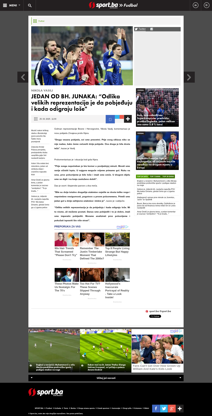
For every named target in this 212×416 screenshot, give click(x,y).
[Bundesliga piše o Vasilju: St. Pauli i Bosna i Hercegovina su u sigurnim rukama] (189, 81)
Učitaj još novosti (106, 378)
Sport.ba (39, 408)
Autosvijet (116, 408)
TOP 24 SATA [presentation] (142, 176)
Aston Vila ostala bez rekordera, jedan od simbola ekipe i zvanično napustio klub (40, 169)
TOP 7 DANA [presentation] (155, 176)
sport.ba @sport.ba (160, 311)
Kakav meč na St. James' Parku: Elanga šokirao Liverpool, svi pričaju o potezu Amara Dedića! (107, 367)
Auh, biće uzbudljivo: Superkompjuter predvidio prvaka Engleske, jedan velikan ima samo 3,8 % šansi (156, 120)
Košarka (57, 408)
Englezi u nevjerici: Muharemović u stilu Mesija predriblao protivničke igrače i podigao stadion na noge (156, 183)
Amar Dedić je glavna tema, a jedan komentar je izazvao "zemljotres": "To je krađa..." (40, 185)
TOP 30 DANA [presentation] (168, 176)
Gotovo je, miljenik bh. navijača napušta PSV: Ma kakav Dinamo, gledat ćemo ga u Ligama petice (40, 202)
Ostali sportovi (103, 408)
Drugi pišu (127, 408)
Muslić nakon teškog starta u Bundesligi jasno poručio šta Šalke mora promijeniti (39, 136)
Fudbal (130, 5)
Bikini (146, 408)
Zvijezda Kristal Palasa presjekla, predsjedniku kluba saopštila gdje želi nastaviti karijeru (39, 152)
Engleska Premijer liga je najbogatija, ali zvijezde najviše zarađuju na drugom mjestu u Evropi (156, 163)
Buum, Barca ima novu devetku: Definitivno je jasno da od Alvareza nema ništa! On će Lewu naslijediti (156, 205)
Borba (73, 408)
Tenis (66, 408)
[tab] (142, 176)
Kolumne (138, 408)
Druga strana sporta (86, 408)
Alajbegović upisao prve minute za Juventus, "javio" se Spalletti (156, 198)
